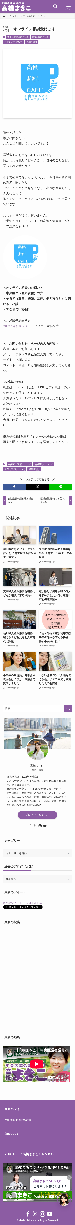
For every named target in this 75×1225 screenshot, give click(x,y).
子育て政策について (13, 42)
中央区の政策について (18, 37)
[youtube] (45, 826)
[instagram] (40, 826)
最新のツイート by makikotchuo (22, 902)
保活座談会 (32, 42)
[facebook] (30, 826)
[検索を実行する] (68, 708)
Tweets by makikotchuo (17, 1119)
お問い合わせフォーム (18, 326)
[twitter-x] (35, 826)
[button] (14, 487)
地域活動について (40, 37)
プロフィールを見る (37, 814)
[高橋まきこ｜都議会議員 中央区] (16, 6)
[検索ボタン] (55, 6)
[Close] (69, 1177)
